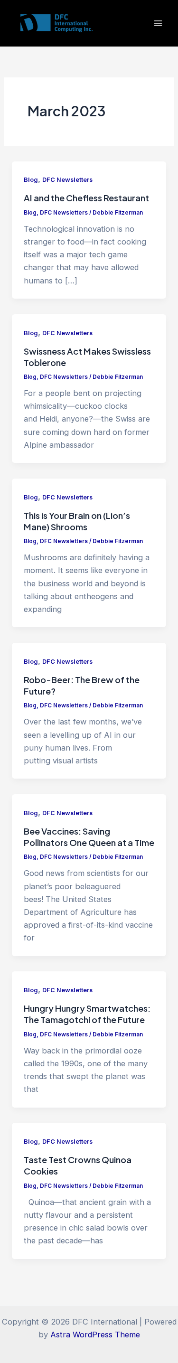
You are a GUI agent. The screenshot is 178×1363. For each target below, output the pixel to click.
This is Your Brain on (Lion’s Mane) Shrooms (77, 521)
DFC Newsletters (67, 179)
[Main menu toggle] (158, 23)
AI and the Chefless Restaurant (86, 197)
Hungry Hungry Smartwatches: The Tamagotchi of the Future (87, 1014)
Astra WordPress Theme (95, 1334)
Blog (31, 179)
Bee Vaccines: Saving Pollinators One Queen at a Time (89, 837)
